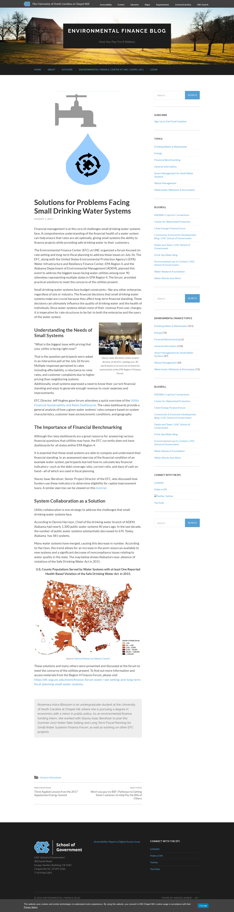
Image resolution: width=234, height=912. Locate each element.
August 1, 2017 (43, 219)
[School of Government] (58, 853)
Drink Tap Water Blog (165, 254)
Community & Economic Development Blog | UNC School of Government (175, 236)
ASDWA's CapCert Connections (171, 214)
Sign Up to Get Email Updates (170, 121)
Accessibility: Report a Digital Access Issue (117, 841)
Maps (147, 4)
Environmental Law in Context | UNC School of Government (174, 263)
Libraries (135, 4)
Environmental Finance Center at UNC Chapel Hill (111, 69)
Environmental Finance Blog (117, 31)
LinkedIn (159, 482)
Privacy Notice (30, 907)
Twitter (169, 495)
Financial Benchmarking (167, 159)
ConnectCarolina (183, 4)
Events (121, 4)
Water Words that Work (167, 278)
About (51, 69)
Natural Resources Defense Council (92, 658)
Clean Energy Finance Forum (169, 228)
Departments (162, 4)
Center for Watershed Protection (172, 221)
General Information (50, 777)
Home (37, 69)
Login (153, 69)
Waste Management (165, 183)
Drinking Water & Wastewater (170, 146)
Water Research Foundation (169, 271)
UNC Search (202, 4)
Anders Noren (183, 898)
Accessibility (106, 4)
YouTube (159, 502)
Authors (67, 69)
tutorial (101, 488)
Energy (158, 153)
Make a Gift (160, 489)
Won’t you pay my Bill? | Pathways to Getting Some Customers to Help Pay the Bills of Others (116, 793)
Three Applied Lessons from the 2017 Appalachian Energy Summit (56, 792)
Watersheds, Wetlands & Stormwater (174, 189)
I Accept (203, 906)
